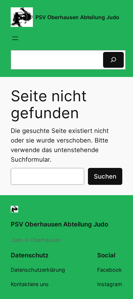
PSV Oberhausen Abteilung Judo (77, 17)
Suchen (105, 176)
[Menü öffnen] (15, 38)
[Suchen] (113, 60)
